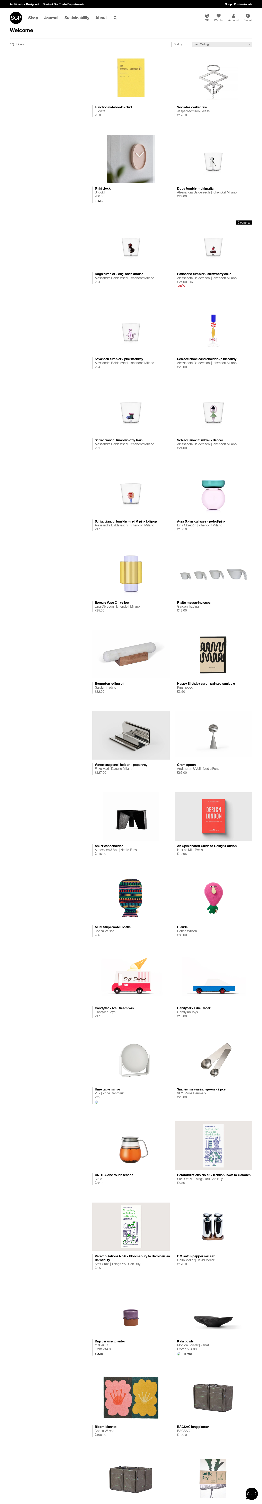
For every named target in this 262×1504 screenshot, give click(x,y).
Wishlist (218, 20)
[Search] (116, 17)
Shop (228, 4)
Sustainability (76, 17)
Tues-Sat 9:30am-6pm (50, 4)
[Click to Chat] (252, 1494)
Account (233, 20)
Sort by (178, 44)
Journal (51, 17)
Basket (248, 18)
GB (207, 20)
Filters (20, 44)
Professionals (243, 4)
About (101, 17)
